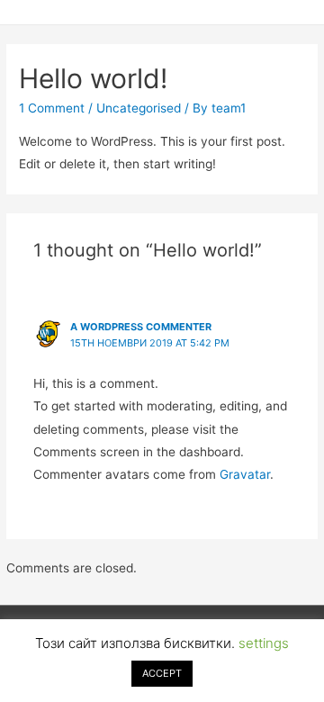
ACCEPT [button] (162, 673)
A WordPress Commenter (141, 326)
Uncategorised (138, 108)
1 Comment (52, 108)
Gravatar (245, 474)
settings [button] (263, 643)
